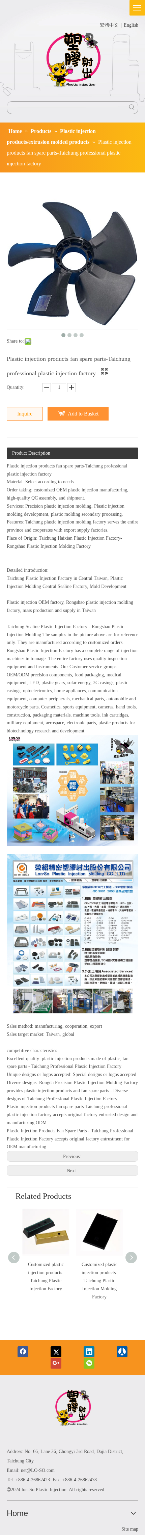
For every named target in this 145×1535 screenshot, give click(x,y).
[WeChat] (89, 1363)
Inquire (24, 413)
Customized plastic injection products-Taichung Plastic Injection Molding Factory (99, 1280)
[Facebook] (23, 1351)
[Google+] (56, 1363)
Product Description (31, 453)
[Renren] (122, 1351)
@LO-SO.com (41, 1470)
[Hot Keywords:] (132, 108)
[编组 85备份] (73, 1409)
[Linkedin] (89, 1351)
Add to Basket (83, 413)
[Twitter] (56, 1351)
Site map (129, 1529)
